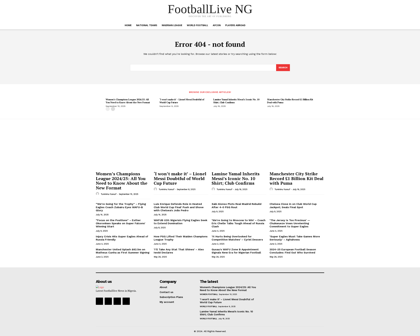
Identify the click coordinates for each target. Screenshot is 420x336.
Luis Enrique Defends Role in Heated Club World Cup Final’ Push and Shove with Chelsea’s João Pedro (179, 207)
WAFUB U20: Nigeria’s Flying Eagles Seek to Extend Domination (180, 222)
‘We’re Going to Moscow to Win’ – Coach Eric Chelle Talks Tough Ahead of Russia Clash (238, 223)
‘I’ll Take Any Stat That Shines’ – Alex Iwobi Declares (179, 251)
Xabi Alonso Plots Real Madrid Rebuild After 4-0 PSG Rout (236, 205)
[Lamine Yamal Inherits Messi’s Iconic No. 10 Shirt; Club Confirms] (239, 149)
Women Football (209, 294)
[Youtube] (126, 301)
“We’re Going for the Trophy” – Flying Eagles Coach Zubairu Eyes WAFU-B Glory (121, 207)
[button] (294, 25)
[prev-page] (108, 109)
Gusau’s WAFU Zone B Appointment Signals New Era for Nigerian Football (236, 251)
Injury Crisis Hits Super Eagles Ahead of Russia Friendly (122, 238)
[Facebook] (99, 301)
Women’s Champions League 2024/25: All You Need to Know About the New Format (128, 101)
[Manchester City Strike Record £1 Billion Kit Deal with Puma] (297, 149)
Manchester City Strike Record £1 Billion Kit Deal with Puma (290, 101)
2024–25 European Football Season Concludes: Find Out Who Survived (293, 251)
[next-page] (113, 109)
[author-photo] (98, 194)
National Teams (146, 25)
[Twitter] (117, 301)
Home (128, 25)
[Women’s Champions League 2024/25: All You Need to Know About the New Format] (123, 149)
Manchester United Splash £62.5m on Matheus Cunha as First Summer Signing (122, 251)
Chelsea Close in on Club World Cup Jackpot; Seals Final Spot (293, 205)
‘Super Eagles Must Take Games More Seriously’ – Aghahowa (295, 238)
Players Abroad (235, 25)
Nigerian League (172, 25)
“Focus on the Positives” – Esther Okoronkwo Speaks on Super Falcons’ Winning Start (120, 223)
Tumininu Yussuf (108, 194)
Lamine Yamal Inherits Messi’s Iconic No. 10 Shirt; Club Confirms (236, 101)
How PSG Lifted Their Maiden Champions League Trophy (181, 238)
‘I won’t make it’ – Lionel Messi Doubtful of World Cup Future (181, 101)
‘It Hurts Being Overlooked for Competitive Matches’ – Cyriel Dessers (237, 238)
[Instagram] (108, 301)
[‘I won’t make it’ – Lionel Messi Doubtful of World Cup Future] (181, 149)
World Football (197, 25)
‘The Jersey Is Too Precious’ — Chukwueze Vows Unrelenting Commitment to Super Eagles (290, 223)
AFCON (217, 25)
